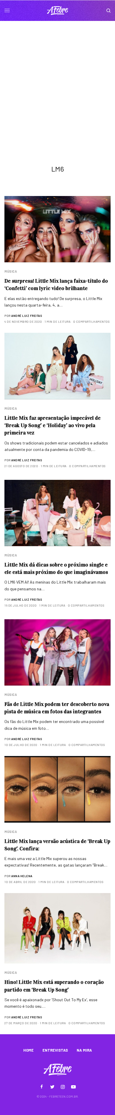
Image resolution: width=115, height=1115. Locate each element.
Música (10, 271)
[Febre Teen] (57, 10)
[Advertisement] (57, 81)
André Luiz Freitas (26, 315)
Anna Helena (21, 876)
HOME (28, 1050)
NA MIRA (84, 1050)
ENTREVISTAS (55, 1050)
